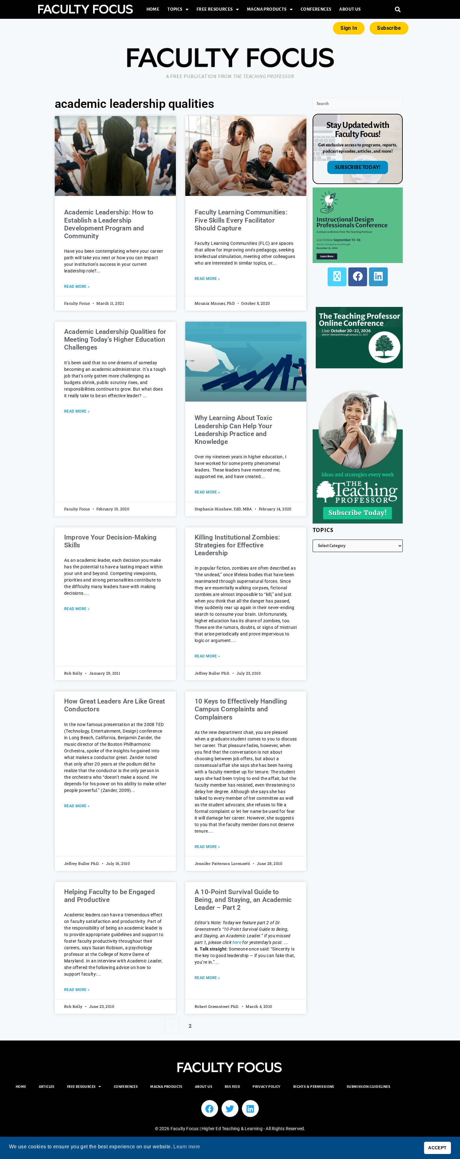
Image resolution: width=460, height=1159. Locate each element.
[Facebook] (357, 276)
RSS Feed (232, 1086)
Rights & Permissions (313, 1086)
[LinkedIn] (378, 276)
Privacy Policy (267, 1086)
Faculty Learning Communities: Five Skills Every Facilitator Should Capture (241, 220)
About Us (349, 9)
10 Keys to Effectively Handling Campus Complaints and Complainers (241, 709)
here (237, 942)
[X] (337, 276)
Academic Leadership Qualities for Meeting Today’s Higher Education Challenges (115, 339)
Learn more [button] (186, 1146)
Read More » (76, 286)
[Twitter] (230, 1108)
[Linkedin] (250, 1108)
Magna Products (267, 9)
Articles (46, 1086)
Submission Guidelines (368, 1086)
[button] (398, 9)
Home (153, 9)
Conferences (316, 9)
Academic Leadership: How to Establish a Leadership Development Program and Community (108, 224)
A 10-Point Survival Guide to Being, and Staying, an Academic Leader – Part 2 (243, 899)
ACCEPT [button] (437, 1147)
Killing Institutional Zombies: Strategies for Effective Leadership (237, 545)
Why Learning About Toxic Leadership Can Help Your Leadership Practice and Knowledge (233, 429)
